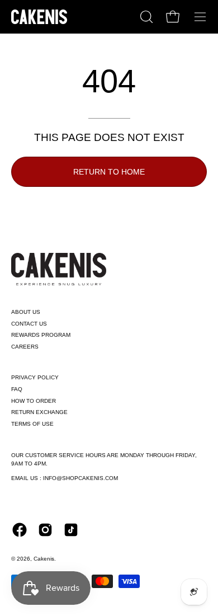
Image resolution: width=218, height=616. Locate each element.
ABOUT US (25, 312)
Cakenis (44, 559)
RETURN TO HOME (109, 171)
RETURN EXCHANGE (39, 412)
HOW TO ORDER (33, 401)
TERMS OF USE (32, 424)
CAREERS (25, 347)
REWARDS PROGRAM (40, 335)
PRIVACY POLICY (35, 377)
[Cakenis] (39, 17)
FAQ (16, 389)
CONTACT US (29, 324)
